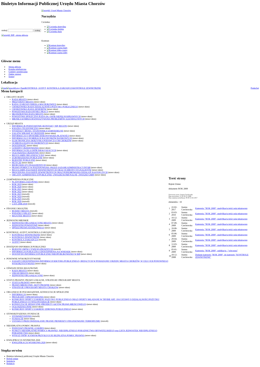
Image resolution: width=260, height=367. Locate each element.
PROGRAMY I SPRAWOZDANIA (28, 297)
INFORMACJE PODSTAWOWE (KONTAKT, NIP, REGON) (39, 126)
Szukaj (11, 76)
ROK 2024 (17, 196)
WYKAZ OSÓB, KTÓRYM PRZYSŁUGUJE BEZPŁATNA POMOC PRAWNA (48, 335)
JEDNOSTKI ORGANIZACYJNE (27, 275)
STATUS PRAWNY (21, 282)
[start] (4, 88)
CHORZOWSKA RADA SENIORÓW (29, 109)
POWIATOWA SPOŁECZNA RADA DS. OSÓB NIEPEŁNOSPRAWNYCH (46, 116)
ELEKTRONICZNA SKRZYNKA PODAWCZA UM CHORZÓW (42, 140)
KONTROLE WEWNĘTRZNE (26, 235)
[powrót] (11, 88)
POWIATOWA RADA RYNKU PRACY (30, 111)
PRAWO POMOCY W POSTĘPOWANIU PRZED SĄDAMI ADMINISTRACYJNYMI (51, 167)
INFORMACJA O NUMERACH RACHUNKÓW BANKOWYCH (42, 138)
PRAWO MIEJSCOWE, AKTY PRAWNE (31, 285)
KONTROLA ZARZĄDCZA (25, 240)
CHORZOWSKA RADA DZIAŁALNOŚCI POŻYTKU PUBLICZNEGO (45, 107)
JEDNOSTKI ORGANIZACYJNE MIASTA (32, 223)
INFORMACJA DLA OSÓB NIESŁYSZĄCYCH (34, 150)
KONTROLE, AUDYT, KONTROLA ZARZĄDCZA (49, 88)
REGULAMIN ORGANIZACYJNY (28, 155)
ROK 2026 (17, 201)
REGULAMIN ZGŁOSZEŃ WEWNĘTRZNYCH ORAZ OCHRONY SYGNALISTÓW (51, 170)
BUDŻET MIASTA (20, 211)
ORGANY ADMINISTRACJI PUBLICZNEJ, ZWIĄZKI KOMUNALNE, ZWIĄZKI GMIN (53, 175)
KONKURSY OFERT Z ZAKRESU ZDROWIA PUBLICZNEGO (41, 309)
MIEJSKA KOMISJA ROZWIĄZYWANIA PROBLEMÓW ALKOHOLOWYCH (48, 119)
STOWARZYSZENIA (22, 316)
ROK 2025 (17, 199)
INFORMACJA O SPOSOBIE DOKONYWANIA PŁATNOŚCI (40, 136)
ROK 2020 (17, 187)
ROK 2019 (17, 184)
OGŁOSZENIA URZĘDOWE (25, 153)
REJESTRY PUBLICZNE (23, 160)
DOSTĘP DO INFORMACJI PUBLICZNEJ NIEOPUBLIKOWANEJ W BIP (46, 254)
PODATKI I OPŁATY (22, 213)
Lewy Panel (20, 88)
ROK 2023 (17, 194)
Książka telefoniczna (17, 69)
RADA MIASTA (19, 99)
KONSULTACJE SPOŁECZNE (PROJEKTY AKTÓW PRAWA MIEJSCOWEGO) (49, 304)
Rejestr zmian (12, 359)
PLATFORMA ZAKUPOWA (25, 182)
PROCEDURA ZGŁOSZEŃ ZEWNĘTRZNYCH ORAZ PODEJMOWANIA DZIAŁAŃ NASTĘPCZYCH (60, 172)
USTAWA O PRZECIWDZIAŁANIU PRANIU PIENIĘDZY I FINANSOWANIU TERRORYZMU (56, 321)
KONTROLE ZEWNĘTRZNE (87, 88)
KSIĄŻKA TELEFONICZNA (25, 128)
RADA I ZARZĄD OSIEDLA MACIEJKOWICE (34, 104)
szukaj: (4, 30)
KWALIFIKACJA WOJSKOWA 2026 (29, 342)
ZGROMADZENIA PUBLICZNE (27, 158)
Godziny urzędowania (18, 72)
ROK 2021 (17, 189)
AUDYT (16, 242)
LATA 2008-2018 (19, 204)
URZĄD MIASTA (20, 273)
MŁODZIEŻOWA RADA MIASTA (27, 114)
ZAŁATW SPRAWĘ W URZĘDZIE (28, 133)
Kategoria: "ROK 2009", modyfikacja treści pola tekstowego (221, 208)
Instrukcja (10, 361)
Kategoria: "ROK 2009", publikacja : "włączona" (216, 251)
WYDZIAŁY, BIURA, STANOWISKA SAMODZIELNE (37, 131)
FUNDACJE (17, 318)
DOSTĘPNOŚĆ (19, 145)
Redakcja (10, 363)
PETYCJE (16, 162)
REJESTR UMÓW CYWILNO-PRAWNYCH (32, 249)
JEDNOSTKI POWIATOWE (25, 225)
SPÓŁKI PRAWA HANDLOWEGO (28, 228)
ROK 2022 (17, 191)
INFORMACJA (19, 294)
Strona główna (15, 67)
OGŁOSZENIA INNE (22, 307)
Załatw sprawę (15, 74)
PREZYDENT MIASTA (23, 102)
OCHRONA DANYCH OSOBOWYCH (30, 143)
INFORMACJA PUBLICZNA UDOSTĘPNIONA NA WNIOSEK (41, 251)
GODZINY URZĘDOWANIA (25, 148)
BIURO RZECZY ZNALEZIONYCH (29, 165)
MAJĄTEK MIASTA (21, 216)
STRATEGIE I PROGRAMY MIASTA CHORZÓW (35, 287)
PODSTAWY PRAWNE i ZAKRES (28, 328)
